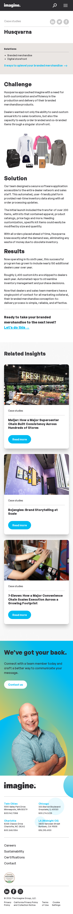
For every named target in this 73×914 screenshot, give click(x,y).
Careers (10, 845)
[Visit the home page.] (20, 786)
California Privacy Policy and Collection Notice (26, 903)
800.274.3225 (45, 813)
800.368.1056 (11, 830)
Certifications (14, 857)
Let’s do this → (16, 327)
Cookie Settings (56, 903)
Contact (10, 863)
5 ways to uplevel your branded (33, 65)
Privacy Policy (7, 903)
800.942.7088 (11, 813)
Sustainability (14, 851)
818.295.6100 (45, 830)
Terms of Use (45, 903)
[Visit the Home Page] (12, 5)
